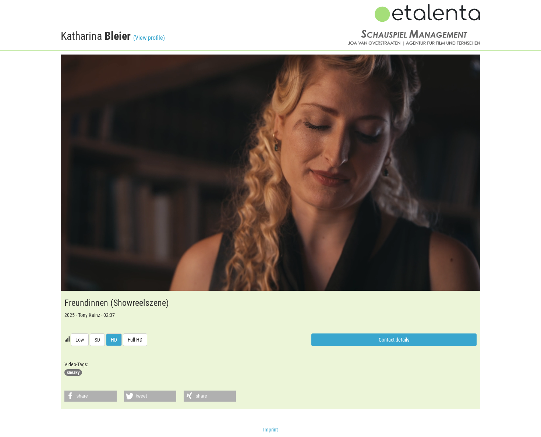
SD (97, 340)
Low (79, 340)
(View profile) (149, 37)
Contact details (394, 340)
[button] (90, 396)
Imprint (270, 430)
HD (114, 340)
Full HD (135, 340)
